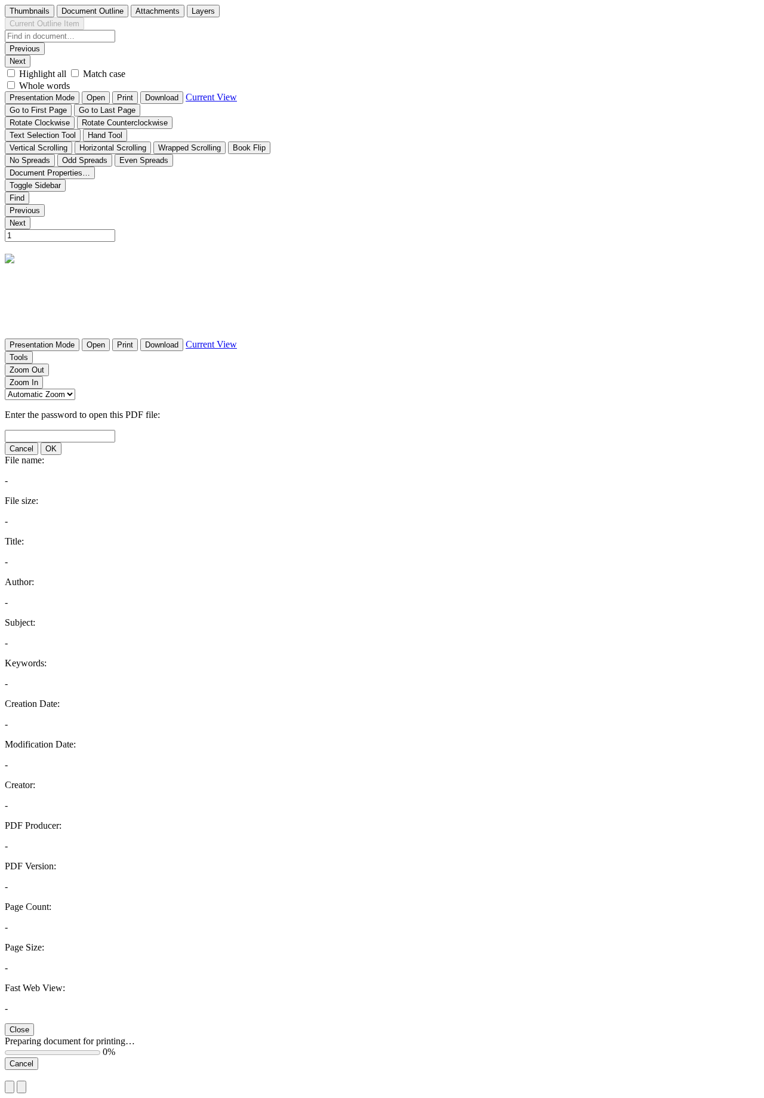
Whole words (44, 86)
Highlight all (42, 74)
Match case (104, 74)
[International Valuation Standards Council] (12, 257)
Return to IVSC (34, 1075)
